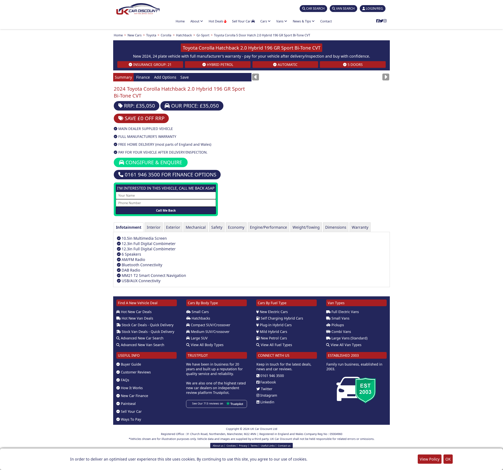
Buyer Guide (130, 364)
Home (180, 21)
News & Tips (302, 21)
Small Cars (200, 311)
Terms (254, 445)
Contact (326, 21)
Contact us (284, 445)
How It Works (131, 387)
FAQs (124, 380)
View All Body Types (206, 344)
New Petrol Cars (273, 338)
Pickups (337, 325)
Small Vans (339, 318)
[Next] (385, 77)
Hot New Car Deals (135, 311)
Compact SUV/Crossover (210, 325)
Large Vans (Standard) (348, 338)
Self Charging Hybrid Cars (281, 318)
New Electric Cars (273, 311)
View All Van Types (345, 344)
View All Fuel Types (276, 344)
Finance (143, 77)
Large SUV (199, 338)
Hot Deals (216, 21)
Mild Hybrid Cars (273, 331)
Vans (280, 21)
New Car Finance (134, 395)
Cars (264, 21)
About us (218, 445)
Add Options (165, 77)
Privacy (243, 445)
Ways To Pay (130, 419)
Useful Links (268, 445)
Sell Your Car (242, 21)
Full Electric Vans (344, 311)
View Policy (430, 459)
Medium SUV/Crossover (209, 331)
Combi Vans (340, 331)
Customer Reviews (135, 372)
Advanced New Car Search (141, 338)
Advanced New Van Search (142, 344)
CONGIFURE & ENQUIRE (153, 162)
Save (184, 77)
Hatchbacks (200, 318)
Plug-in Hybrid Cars (275, 325)
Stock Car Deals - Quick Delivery (147, 325)
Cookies (231, 445)
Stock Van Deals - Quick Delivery (147, 331)
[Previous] (255, 77)
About (195, 21)
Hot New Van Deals (137, 318)
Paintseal (128, 403)
